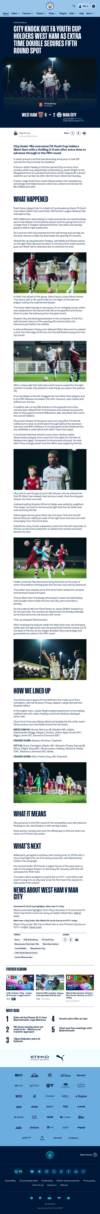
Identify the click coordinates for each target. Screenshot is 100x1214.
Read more (35, 927)
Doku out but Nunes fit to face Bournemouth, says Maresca (30, 1018)
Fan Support (50, 1204)
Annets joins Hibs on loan (73, 1019)
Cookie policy (47, 1181)
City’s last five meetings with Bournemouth (75, 1029)
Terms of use (37, 1185)
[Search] (74, 6)
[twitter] (54, 1171)
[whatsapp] (39, 1171)
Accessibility (10, 1181)
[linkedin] (76, 1171)
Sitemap (64, 1185)
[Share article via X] (72, 133)
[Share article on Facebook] (78, 133)
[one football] (83, 1171)
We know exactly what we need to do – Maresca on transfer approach (28, 1029)
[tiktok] (61, 1171)
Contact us (52, 1185)
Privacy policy (89, 1181)
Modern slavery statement (68, 1181)
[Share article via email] (84, 133)
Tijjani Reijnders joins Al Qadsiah (27, 1040)
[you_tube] (32, 1171)
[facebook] (68, 1171)
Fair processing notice (28, 1181)
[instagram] (46, 1171)
